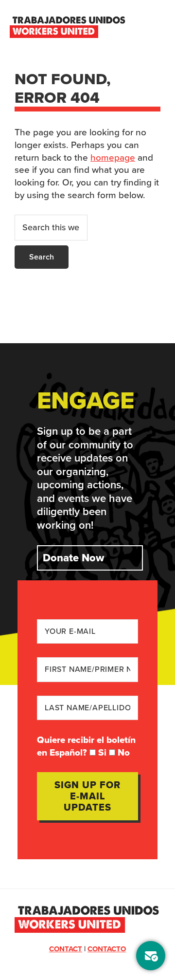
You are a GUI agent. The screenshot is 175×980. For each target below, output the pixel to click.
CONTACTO (107, 948)
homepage (112, 157)
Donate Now (73, 558)
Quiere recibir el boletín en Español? (86, 746)
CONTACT (65, 948)
